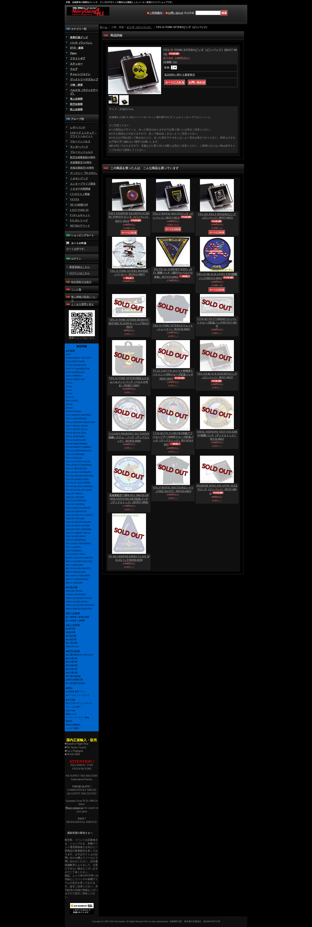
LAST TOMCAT (79, 210)
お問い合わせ (175, 12)
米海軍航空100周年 (81, 162)
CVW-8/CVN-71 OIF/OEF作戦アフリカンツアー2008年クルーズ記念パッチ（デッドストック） (173, 439)
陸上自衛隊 (76, 109)
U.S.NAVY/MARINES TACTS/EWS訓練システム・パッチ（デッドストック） (129, 437)
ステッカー (76, 63)
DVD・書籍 (76, 47)
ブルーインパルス (80, 141)
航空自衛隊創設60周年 (83, 157)
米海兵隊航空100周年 (82, 167)
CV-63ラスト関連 (80, 194)
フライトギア (77, 58)
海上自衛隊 (76, 98)
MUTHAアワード (80, 225)
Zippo (73, 53)
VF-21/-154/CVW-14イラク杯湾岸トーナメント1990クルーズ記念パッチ (173, 374)
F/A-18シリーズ (79, 220)
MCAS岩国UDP (79, 204)
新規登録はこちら (79, 267)
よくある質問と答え (82, 304)
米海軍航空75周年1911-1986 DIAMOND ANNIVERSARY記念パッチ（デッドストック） (129, 499)
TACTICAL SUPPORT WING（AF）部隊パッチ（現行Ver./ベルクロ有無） (173, 273)
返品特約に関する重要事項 (179, 74)
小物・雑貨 (76, 84)
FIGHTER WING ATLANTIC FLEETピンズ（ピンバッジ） (217, 489)
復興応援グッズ (79, 37)
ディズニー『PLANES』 (84, 173)
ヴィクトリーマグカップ (84, 79)
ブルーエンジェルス (81, 152)
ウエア (74, 69)
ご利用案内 (156, 12)
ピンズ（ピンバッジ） (139, 27)
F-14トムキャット (80, 215)
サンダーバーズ (79, 146)
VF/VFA (74, 199)
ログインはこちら (79, 273)
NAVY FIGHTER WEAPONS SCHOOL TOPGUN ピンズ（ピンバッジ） (128, 217)
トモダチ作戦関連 (80, 188)
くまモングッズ (79, 178)
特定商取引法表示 (81, 282)
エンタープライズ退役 (83, 183)
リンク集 (76, 289)
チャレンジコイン (80, 74)
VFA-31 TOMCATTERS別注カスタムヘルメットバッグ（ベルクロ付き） (129, 382)
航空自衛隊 (76, 104)
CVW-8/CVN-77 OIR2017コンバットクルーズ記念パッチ (217, 323)
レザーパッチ (77, 127)
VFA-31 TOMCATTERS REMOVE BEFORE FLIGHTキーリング (129, 323)
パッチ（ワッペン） (81, 42)
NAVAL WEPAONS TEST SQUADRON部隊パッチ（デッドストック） (217, 435)
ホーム (103, 27)
